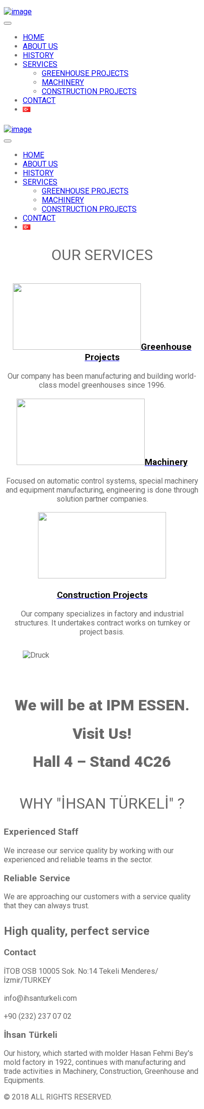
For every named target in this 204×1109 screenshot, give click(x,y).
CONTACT (39, 100)
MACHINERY (63, 82)
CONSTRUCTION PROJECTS (89, 91)
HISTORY (38, 55)
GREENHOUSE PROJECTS (85, 73)
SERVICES (40, 64)
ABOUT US (40, 46)
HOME (33, 37)
